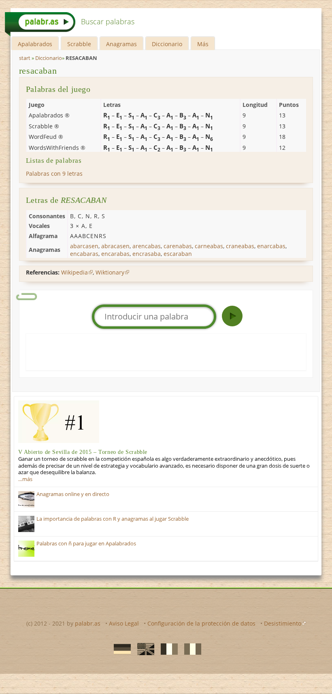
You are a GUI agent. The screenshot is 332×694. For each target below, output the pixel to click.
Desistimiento (282, 623)
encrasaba (146, 254)
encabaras (84, 254)
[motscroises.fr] (167, 648)
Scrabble (79, 44)
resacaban (38, 71)
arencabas (146, 246)
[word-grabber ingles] (143, 648)
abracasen (115, 246)
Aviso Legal (124, 623)
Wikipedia (74, 272)
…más (25, 479)
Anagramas (121, 44)
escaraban (178, 254)
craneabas (240, 246)
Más (203, 44)
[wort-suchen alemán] (120, 648)
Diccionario (167, 44)
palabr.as (87, 623)
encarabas (115, 254)
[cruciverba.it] (190, 648)
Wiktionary (110, 272)
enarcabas (271, 246)
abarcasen (84, 246)
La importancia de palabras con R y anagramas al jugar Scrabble (112, 518)
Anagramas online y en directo (72, 494)
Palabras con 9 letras (54, 173)
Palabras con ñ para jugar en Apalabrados (86, 543)
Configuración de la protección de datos (201, 623)
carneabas (209, 246)
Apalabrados (35, 44)
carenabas (178, 246)
